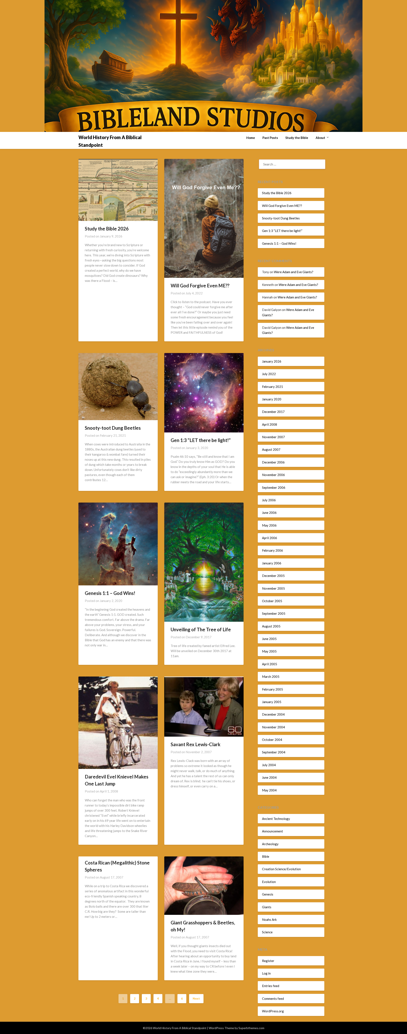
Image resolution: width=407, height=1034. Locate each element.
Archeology (270, 844)
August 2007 (271, 449)
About (320, 138)
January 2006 (271, 563)
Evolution (269, 882)
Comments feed (273, 998)
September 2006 (273, 487)
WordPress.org (273, 1011)
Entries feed (270, 986)
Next (196, 998)
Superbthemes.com (251, 1028)
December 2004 (273, 714)
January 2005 (271, 702)
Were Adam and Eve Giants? (293, 272)
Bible (265, 856)
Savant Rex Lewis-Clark (195, 744)
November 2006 (273, 475)
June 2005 (269, 639)
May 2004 (269, 790)
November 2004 (273, 727)
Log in (266, 973)
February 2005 (272, 689)
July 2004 (269, 765)
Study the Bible (296, 138)
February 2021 (272, 386)
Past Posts (270, 138)
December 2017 (273, 412)
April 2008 (269, 424)
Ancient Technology (276, 819)
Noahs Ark (269, 919)
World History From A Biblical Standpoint (110, 141)
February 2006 (272, 550)
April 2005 (269, 664)
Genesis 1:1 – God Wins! (110, 593)
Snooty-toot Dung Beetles (113, 428)
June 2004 (269, 777)
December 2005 (273, 576)
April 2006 (269, 538)
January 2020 (271, 399)
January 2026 (271, 361)
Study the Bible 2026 (107, 229)
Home (250, 138)
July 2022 (269, 374)
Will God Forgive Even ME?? (200, 285)
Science (267, 932)
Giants (266, 907)
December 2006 (273, 462)
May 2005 (269, 651)
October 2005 (272, 601)
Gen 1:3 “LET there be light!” (201, 440)
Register (268, 961)
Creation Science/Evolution (281, 869)
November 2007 (273, 437)
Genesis (267, 894)
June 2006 (269, 512)
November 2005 (273, 588)
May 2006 (269, 525)
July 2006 (269, 500)
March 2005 (270, 676)
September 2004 (273, 752)
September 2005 (273, 613)
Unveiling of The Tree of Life (201, 629)
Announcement (272, 831)
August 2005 (271, 626)
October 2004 (272, 740)
